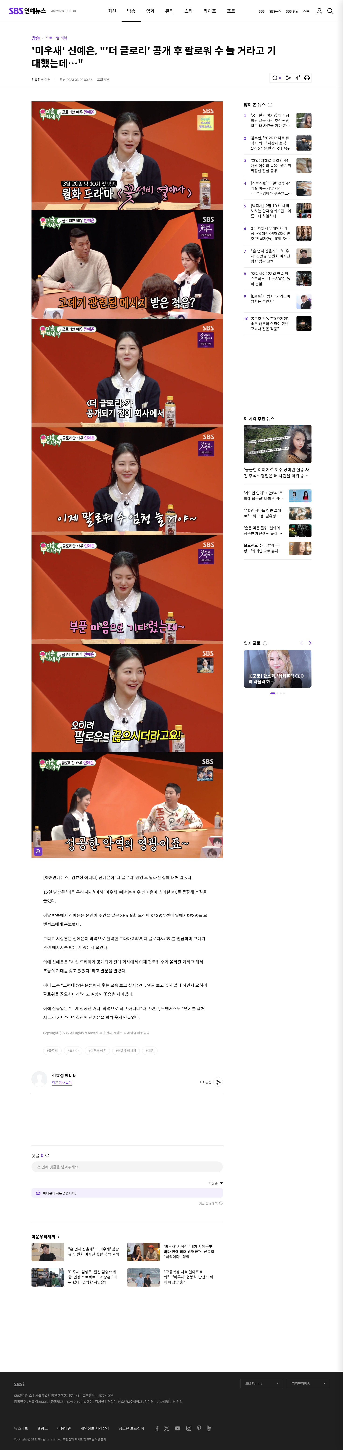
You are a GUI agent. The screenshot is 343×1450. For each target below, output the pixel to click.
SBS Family (253, 1383)
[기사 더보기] (57, 1236)
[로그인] (319, 11)
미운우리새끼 (43, 1236)
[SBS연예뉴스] (27, 11)
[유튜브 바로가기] (177, 1428)
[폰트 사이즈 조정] (297, 78)
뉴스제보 (21, 1428)
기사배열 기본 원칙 (169, 1401)
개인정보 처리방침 (94, 1428)
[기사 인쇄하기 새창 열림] (307, 78)
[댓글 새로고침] (47, 1155)
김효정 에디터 (41, 79)
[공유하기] (288, 78)
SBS (262, 11)
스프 (306, 11)
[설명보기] (270, 104)
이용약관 (64, 1428)
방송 (36, 37)
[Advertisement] (127, 1313)
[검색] (330, 11)
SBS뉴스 (275, 11)
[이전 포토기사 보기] (301, 642)
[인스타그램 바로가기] (188, 1428)
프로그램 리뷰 (56, 38)
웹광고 (42, 1428)
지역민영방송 (301, 1383)
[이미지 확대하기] (38, 851)
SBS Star (292, 11)
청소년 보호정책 (131, 1428)
